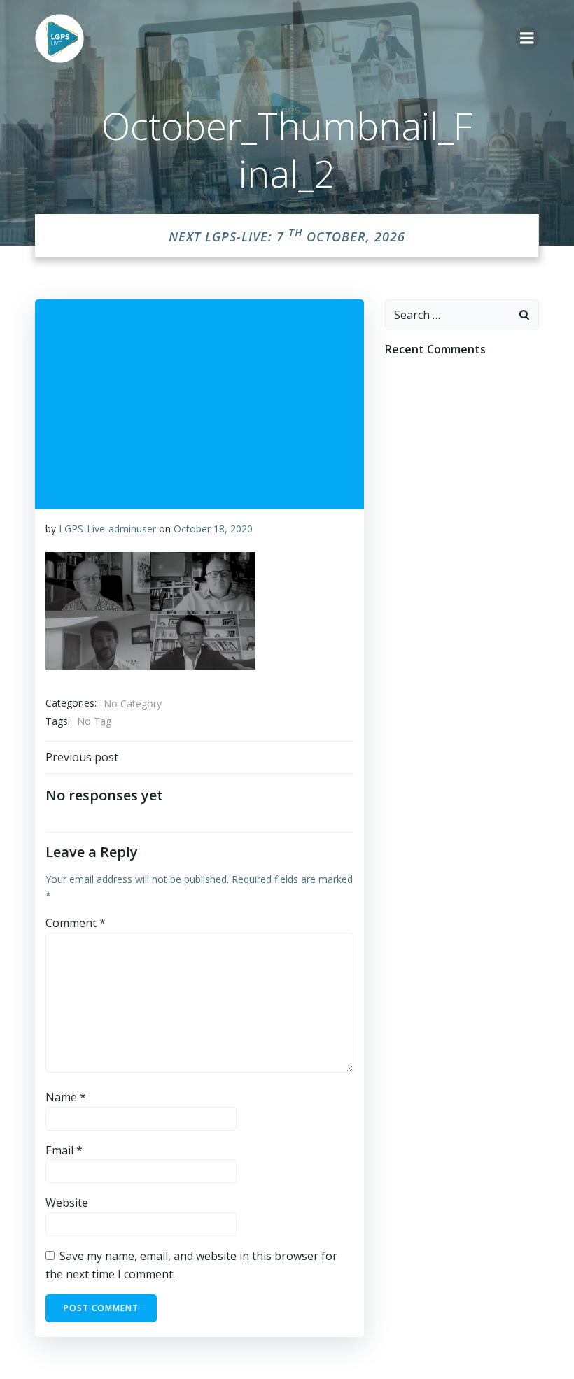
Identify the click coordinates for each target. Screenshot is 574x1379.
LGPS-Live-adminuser (107, 528)
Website (67, 1202)
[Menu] (527, 38)
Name (66, 1097)
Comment (76, 923)
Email (64, 1150)
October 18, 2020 (213, 528)
